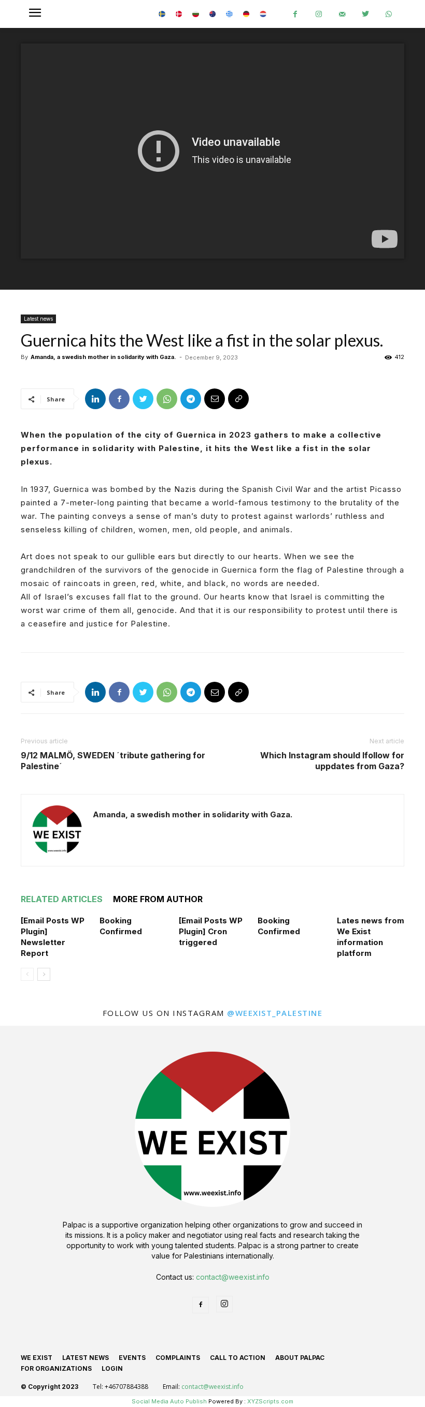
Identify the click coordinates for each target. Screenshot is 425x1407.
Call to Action (237, 1357)
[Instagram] (318, 14)
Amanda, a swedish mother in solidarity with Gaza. (103, 357)
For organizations (56, 1368)
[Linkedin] (95, 398)
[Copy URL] (238, 398)
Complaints (177, 1357)
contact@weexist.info (233, 1277)
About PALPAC (299, 1357)
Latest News (85, 1357)
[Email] (214, 398)
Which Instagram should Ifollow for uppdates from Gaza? (332, 760)
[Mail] (342, 14)
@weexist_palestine (274, 1013)
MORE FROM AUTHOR (158, 899)
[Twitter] (365, 14)
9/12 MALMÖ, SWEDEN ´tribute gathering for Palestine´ (113, 760)
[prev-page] (27, 974)
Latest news (38, 319)
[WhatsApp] (388, 14)
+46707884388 (126, 1386)
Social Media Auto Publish (169, 1401)
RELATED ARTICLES (62, 899)
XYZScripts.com (270, 1401)
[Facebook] (295, 14)
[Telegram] (190, 398)
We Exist (36, 1357)
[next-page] (43, 974)
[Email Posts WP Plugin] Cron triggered (211, 931)
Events (132, 1357)
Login (112, 1368)
